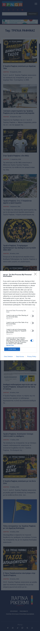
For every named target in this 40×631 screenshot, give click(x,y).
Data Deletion (8, 356)
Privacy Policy (31, 356)
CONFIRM (12, 349)
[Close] (36, 275)
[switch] (32, 316)
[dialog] (20, 315)
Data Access (20, 356)
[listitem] (20, 311)
